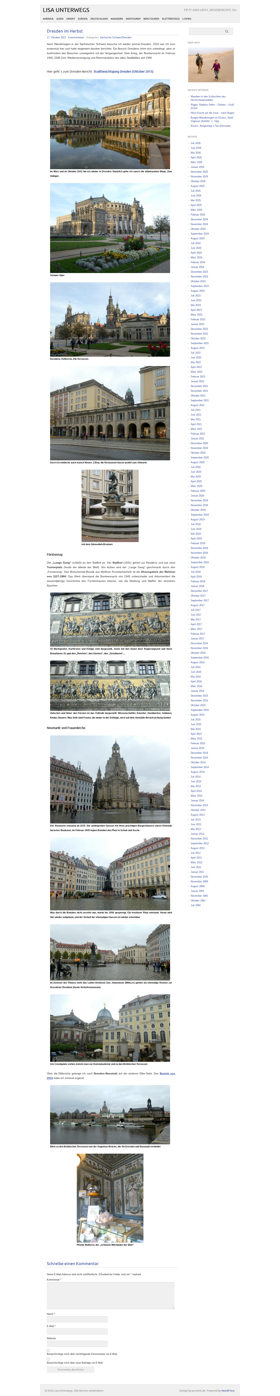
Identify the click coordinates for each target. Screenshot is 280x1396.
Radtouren (133, 19)
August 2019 (198, 519)
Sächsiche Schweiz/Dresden (115, 37)
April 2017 (196, 624)
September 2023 (200, 286)
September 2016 (200, 657)
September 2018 (200, 562)
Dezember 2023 (199, 271)
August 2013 (198, 814)
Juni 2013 (196, 824)
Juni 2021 (196, 414)
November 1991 (199, 895)
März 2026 (196, 162)
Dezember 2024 (199, 219)
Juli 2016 (196, 667)
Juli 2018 (196, 571)
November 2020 (199, 448)
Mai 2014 (196, 786)
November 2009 (199, 881)
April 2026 (196, 157)
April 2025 (196, 205)
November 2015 (199, 700)
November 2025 (199, 176)
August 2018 (198, 567)
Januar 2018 (197, 586)
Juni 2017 (196, 614)
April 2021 (196, 424)
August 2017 (198, 605)
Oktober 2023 (198, 281)
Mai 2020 (196, 476)
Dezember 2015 (199, 695)
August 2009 (198, 886)
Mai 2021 (196, 419)
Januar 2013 (197, 833)
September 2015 (200, 710)
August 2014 (198, 771)
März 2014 (196, 795)
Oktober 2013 (198, 810)
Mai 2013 (196, 829)
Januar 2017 (197, 638)
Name (51, 1314)
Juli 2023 (196, 295)
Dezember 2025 (199, 171)
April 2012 (196, 857)
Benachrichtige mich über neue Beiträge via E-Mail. (75, 1362)
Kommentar (54, 1279)
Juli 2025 (196, 190)
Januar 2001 (197, 891)
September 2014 (200, 767)
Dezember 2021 (199, 386)
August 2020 (198, 462)
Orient (70, 19)
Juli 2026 (196, 143)
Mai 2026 (196, 152)
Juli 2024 (196, 243)
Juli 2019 (196, 524)
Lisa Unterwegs (66, 10)
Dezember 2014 (199, 752)
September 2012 (200, 843)
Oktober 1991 (198, 900)
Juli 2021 (196, 409)
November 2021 (199, 390)
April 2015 (196, 733)
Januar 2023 (197, 324)
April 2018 (196, 576)
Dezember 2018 (199, 548)
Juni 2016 (196, 671)
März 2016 (196, 686)
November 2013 (199, 805)
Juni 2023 (196, 300)
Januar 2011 (197, 872)
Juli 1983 (196, 905)
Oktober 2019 (198, 510)
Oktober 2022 (198, 338)
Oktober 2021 (198, 395)
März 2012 (196, 862)
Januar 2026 (197, 167)
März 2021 (196, 429)
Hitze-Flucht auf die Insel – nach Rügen (212, 112)
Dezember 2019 (199, 500)
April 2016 (196, 681)
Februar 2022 (198, 376)
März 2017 (196, 629)
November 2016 (199, 648)
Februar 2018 (198, 581)
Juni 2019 (196, 529)
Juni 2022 (196, 357)
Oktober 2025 (198, 181)
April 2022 (196, 367)
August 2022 (198, 348)
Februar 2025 (198, 214)
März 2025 (196, 209)
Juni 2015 (196, 724)
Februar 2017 (198, 633)
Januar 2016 (197, 691)
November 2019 (199, 505)
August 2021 (198, 405)
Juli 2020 (196, 467)
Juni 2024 (196, 248)
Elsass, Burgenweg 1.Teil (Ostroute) (210, 125)
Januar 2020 (197, 495)
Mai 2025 (196, 200)
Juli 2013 (196, 819)
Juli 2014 (196, 776)
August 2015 (198, 714)
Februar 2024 (198, 262)
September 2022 (200, 343)
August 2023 (198, 290)
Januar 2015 (197, 748)
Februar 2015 (198, 743)
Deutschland (99, 19)
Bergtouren (151, 19)
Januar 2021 (197, 438)
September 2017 (200, 600)
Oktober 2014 (198, 762)
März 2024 (196, 257)
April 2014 (196, 791)
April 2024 (196, 252)
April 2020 (196, 481)
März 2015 (196, 738)
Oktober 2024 (198, 228)
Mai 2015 (196, 729)
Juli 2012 (196, 852)
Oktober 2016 (198, 652)
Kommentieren (76, 37)
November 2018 (199, 552)
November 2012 (199, 838)
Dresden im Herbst (65, 31)
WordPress (228, 1390)
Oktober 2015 (198, 705)
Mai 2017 (196, 619)
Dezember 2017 (199, 590)
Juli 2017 (196, 610)
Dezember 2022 (199, 329)
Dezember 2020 (199, 443)
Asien (59, 19)
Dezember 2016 (199, 643)
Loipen (186, 19)
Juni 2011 (196, 867)
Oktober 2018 (198, 557)
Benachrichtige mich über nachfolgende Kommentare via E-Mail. (82, 1354)
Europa (83, 19)
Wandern (117, 19)
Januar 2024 (197, 267)
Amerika (48, 19)
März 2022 (196, 371)
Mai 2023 (196, 305)
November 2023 (199, 276)
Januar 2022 (197, 381)
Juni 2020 (196, 471)
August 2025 (198, 186)
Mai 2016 (196, 676)
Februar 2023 (198, 319)
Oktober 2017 (198, 595)
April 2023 (196, 309)
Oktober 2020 (198, 452)
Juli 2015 (196, 719)
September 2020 (200, 457)
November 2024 (199, 224)
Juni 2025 (196, 195)
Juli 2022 (196, 352)
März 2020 (196, 486)
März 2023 (196, 314)
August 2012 (198, 848)
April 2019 (196, 538)
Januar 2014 (197, 800)
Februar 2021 (198, 433)
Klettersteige (171, 19)
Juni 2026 (196, 148)
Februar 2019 (198, 543)
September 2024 (200, 233)
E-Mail (51, 1326)
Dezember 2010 (199, 876)
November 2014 (199, 757)
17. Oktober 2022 (56, 37)
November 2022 (199, 333)
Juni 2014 (196, 781)
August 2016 (198, 662)
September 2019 (200, 514)
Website (51, 1338)
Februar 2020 (198, 490)
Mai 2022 (196, 362)
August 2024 (198, 238)
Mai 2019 (196, 533)
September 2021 (200, 400)
